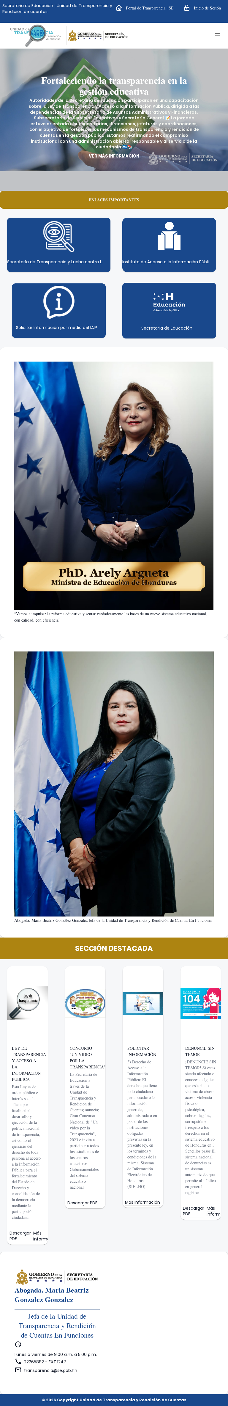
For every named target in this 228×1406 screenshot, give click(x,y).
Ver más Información (114, 155)
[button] (144, 7)
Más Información (46, 1236)
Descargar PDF (20, 1236)
